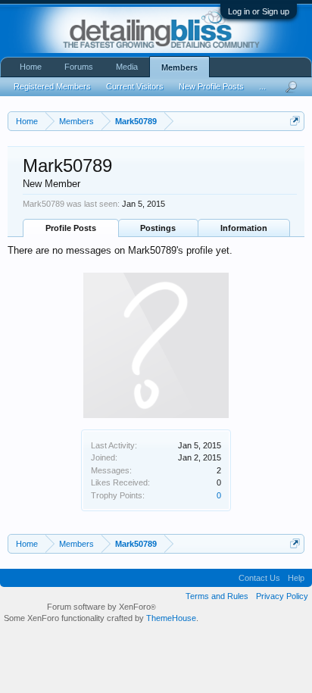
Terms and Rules (217, 596)
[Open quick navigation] (295, 121)
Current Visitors (135, 86)
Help (296, 577)
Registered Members (52, 86)
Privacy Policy (282, 596)
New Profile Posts (211, 86)
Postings (158, 228)
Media (127, 66)
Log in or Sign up (258, 11)
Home (31, 66)
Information (243, 228)
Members (179, 67)
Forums (78, 66)
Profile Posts (70, 228)
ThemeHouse (171, 618)
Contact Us (259, 577)
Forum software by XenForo (101, 606)
